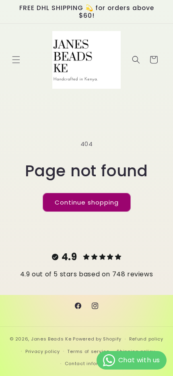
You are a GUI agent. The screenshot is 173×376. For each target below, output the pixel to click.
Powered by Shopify (97, 339)
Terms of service (88, 351)
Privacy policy (42, 351)
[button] (16, 60)
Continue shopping (87, 202)
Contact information (90, 363)
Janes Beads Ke (51, 339)
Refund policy (146, 339)
